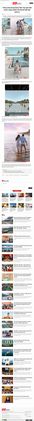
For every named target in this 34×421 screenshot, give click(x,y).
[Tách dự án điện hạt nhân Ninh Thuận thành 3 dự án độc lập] (7, 343)
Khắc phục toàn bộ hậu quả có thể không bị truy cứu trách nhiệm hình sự (23, 378)
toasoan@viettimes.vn (29, 411)
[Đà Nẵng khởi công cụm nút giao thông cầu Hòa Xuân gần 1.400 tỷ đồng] (7, 315)
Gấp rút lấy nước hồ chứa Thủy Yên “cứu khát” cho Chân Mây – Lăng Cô (22, 227)
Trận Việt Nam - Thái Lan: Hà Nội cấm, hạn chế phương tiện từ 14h (23, 294)
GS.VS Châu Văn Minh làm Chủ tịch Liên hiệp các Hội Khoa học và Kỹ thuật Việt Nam (21, 210)
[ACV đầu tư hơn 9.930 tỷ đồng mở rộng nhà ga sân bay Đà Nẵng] (7, 248)
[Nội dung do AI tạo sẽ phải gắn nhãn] (7, 399)
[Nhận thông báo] (26, 3)
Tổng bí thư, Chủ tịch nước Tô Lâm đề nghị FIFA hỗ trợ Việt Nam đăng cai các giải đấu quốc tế (23, 256)
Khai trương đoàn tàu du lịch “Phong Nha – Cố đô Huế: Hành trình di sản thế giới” (23, 218)
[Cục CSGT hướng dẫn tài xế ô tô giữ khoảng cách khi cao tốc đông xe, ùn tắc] (7, 287)
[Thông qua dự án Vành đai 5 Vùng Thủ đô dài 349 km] (7, 390)
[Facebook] (1, 38)
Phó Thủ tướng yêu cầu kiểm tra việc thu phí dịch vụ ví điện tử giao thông (22, 322)
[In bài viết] (27, 14)
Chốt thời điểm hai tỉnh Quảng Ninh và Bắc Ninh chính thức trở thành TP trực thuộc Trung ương (23, 351)
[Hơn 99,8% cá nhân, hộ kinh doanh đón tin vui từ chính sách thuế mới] (7, 334)
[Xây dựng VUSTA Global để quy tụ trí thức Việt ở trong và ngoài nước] (21, 195)
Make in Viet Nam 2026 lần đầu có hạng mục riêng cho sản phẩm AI (5, 210)
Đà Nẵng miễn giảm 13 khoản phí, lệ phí (22, 236)
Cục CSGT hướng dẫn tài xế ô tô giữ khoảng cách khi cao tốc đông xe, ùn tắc (23, 284)
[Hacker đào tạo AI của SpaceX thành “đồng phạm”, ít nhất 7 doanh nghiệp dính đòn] (29, 195)
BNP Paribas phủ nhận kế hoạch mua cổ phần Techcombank (29, 209)
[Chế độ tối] (28, 3)
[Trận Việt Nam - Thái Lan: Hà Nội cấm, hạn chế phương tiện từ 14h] (7, 296)
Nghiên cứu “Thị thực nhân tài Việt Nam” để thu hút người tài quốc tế (23, 359)
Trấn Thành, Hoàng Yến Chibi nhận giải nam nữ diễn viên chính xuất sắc (13, 172)
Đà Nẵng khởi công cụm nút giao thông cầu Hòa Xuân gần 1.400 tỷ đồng (23, 313)
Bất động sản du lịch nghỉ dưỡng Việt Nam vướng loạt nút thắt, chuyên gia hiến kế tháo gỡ (22, 276)
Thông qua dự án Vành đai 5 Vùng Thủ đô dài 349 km (22, 387)
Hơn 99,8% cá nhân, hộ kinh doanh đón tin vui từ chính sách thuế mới (23, 331)
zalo (27, 416)
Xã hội (3, 215)
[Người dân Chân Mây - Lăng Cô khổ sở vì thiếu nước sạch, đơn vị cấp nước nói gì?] (7, 267)
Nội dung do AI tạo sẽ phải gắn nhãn (21, 396)
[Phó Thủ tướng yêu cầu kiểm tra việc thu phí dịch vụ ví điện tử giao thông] (7, 324)
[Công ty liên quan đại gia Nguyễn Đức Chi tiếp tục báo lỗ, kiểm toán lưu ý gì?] (13, 195)
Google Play (30, 420)
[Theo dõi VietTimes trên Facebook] (26, 416)
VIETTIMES (17, 3)
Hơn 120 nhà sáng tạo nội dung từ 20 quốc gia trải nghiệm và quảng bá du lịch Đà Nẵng (22, 304)
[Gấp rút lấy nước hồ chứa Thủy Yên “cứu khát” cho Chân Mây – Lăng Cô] (7, 229)
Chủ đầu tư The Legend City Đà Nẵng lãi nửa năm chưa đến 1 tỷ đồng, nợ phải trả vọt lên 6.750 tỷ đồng (5, 200)
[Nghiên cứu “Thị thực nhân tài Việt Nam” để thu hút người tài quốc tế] (7, 362)
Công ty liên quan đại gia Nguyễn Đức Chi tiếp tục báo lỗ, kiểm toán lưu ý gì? (13, 199)
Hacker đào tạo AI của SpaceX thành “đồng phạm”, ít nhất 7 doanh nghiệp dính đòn (29, 199)
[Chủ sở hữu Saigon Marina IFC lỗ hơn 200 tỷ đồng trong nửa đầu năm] (13, 205)
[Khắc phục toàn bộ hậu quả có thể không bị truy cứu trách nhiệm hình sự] (7, 380)
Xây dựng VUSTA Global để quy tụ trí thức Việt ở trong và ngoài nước (20, 199)
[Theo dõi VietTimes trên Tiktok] (30, 416)
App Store (27, 420)
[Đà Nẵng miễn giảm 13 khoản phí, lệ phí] (7, 239)
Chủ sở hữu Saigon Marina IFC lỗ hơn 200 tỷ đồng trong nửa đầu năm (13, 210)
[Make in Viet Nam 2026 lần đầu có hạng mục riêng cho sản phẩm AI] (5, 205)
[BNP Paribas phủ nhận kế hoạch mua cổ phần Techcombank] (29, 205)
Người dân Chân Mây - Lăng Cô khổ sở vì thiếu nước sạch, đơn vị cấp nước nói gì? (22, 265)
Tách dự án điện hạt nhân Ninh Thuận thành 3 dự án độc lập (21, 341)
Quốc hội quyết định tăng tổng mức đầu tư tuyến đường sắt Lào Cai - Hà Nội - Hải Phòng (23, 370)
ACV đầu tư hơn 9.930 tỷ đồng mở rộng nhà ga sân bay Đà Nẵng (23, 246)
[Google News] (30, 14)
